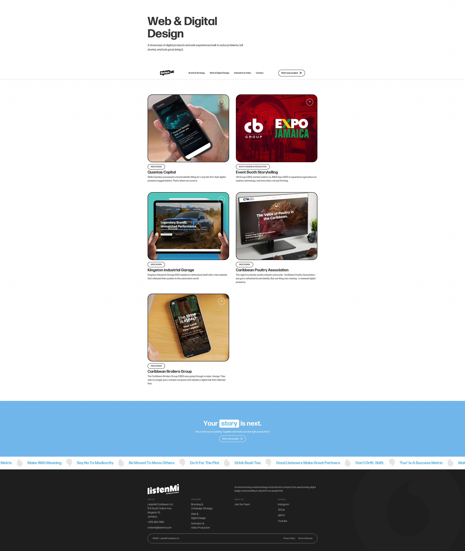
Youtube (282, 521)
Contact (259, 73)
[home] (167, 73)
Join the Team (242, 504)
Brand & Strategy (197, 73)
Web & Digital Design (219, 73)
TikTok (281, 510)
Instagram (283, 504)
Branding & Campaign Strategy (202, 506)
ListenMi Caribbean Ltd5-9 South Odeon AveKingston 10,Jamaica (160, 510)
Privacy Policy (289, 538)
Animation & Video (242, 73)
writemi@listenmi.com (159, 527)
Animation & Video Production (200, 525)
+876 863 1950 (156, 522)
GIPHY (281, 515)
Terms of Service (305, 538)
